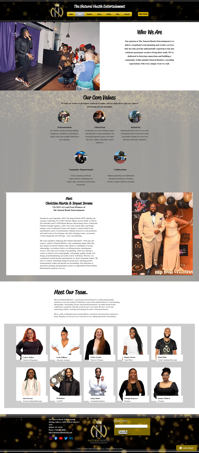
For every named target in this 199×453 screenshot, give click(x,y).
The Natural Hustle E (89, 6)
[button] (143, 14)
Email (116, 424)
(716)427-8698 (60, 429)
